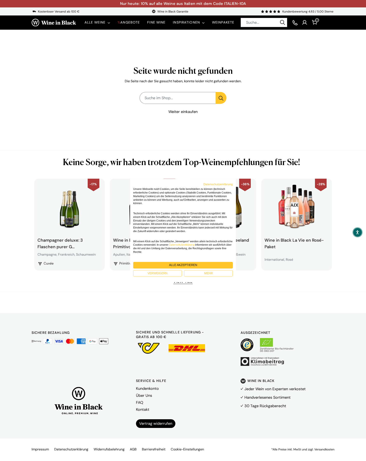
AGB (133, 449)
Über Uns (144, 395)
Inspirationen (186, 22)
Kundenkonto (147, 388)
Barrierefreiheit (153, 449)
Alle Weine (95, 22)
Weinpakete (223, 22)
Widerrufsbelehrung (109, 449)
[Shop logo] (54, 22)
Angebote (129, 22)
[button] (357, 232)
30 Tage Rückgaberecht (265, 405)
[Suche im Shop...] (221, 98)
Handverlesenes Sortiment (267, 397)
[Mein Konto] (304, 22)
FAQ (139, 402)
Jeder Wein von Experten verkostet (275, 388)
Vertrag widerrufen (155, 423)
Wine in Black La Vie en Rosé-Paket (294, 242)
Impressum (40, 449)
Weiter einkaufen (183, 111)
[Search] (282, 22)
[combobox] (264, 22)
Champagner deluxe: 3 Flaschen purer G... (60, 242)
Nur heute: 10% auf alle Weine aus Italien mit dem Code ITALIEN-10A (183, 3)
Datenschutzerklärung (71, 449)
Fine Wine (156, 22)
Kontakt (142, 409)
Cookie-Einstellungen (187, 449)
